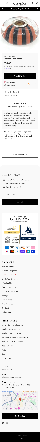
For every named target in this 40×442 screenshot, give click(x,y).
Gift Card (5, 308)
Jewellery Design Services (11, 333)
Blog (3, 354)
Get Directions (20, 416)
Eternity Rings (7, 299)
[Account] (32, 3)
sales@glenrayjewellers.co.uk (11, 377)
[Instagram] (7, 423)
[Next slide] (37, 8)
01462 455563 (7, 369)
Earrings (5, 295)
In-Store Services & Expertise (12, 325)
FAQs (4, 350)
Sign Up (20, 202)
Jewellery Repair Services (11, 329)
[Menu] (3, 3)
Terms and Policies (20, 439)
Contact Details (7, 358)
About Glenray (7, 346)
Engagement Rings (9, 287)
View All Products (8, 266)
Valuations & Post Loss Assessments (15, 337)
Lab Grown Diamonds (10, 291)
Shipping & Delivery (10, 92)
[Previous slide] (2, 8)
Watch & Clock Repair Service (13, 341)
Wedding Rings (7, 283)
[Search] (7, 3)
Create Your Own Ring (10, 279)
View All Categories (9, 270)
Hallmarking (6, 312)
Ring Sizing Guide (8, 304)
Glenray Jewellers (22, 436)
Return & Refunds (9, 96)
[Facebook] (3, 423)
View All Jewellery (20, 154)
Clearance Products (9, 274)
